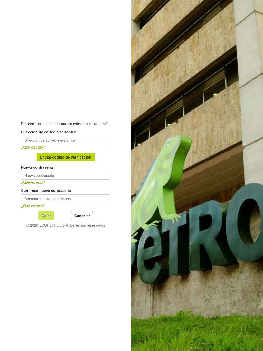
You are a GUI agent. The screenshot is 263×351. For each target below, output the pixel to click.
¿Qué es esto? (33, 147)
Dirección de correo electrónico (48, 131)
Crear (46, 215)
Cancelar (82, 215)
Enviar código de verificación (65, 157)
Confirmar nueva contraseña (46, 190)
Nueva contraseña (37, 167)
